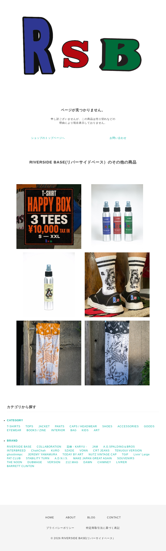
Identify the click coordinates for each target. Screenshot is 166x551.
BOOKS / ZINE (36, 430)
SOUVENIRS (125, 458)
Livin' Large (142, 454)
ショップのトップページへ (48, 137)
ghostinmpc (15, 454)
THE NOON (14, 462)
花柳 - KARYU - (77, 446)
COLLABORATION (49, 446)
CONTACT (114, 517)
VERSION (54, 462)
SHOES (107, 426)
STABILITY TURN (37, 458)
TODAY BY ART (72, 454)
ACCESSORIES (128, 426)
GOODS (149, 426)
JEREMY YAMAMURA (42, 454)
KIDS (85, 430)
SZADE (69, 450)
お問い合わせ (118, 137)
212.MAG (72, 462)
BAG (73, 430)
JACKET (44, 426)
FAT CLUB (14, 458)
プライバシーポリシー (60, 527)
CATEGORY (15, 420)
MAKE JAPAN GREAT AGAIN (92, 458)
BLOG (91, 517)
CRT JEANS (101, 450)
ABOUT (71, 517)
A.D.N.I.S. (61, 458)
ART (97, 430)
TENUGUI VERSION (128, 450)
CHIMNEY (104, 462)
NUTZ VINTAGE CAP (103, 454)
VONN (84, 450)
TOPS (29, 426)
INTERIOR (58, 430)
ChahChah (38, 450)
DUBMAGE (34, 462)
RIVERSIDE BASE (19, 446)
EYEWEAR (14, 430)
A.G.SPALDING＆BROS (119, 446)
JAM (95, 446)
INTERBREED (16, 450)
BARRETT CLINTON (20, 466)
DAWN (87, 462)
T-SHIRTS (13, 426)
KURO (55, 450)
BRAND (12, 440)
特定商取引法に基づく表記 (103, 527)
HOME (49, 517)
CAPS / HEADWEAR (83, 426)
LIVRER (121, 462)
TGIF (125, 454)
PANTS (59, 426)
